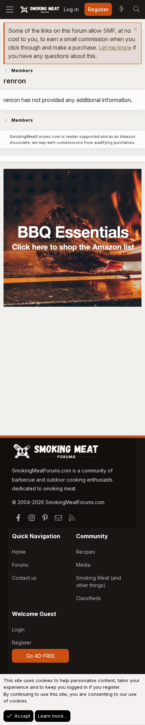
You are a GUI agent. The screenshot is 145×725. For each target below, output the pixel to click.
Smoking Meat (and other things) (98, 581)
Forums (20, 565)
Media (83, 565)
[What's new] (121, 9)
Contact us (24, 578)
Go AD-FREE (40, 656)
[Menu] (9, 9)
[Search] (136, 9)
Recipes (85, 552)
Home (19, 552)
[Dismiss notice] (135, 30)
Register (21, 642)
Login (18, 629)
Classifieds (88, 598)
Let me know (115, 47)
